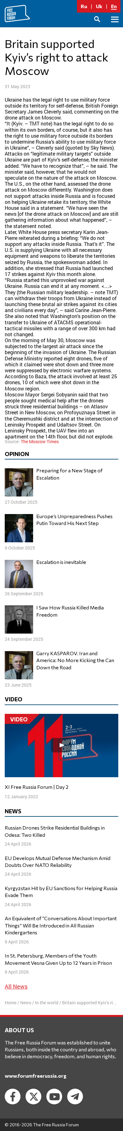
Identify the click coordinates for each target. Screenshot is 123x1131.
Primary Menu (115, 26)
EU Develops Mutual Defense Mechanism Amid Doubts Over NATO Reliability (57, 861)
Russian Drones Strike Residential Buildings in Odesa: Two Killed (55, 831)
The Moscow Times (40, 441)
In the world (46, 1003)
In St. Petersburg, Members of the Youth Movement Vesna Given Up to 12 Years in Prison (58, 959)
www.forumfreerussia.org (36, 1076)
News (25, 1003)
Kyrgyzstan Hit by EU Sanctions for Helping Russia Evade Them (61, 891)
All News (16, 986)
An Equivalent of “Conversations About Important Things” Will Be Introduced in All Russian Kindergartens (61, 925)
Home (10, 1003)
